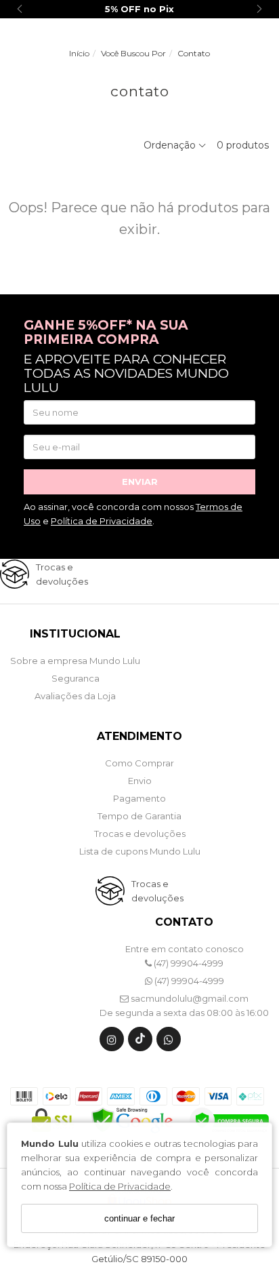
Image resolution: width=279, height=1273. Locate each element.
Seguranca (75, 678)
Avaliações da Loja (75, 695)
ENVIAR (140, 481)
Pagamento (139, 798)
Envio (140, 780)
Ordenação (171, 145)
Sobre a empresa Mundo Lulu (75, 660)
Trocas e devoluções (140, 833)
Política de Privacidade (120, 1186)
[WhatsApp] (168, 1042)
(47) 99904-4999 (187, 963)
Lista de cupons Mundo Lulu (139, 851)
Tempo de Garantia (139, 815)
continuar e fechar (139, 1218)
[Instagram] (112, 1042)
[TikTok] (140, 1042)
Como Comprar (139, 763)
